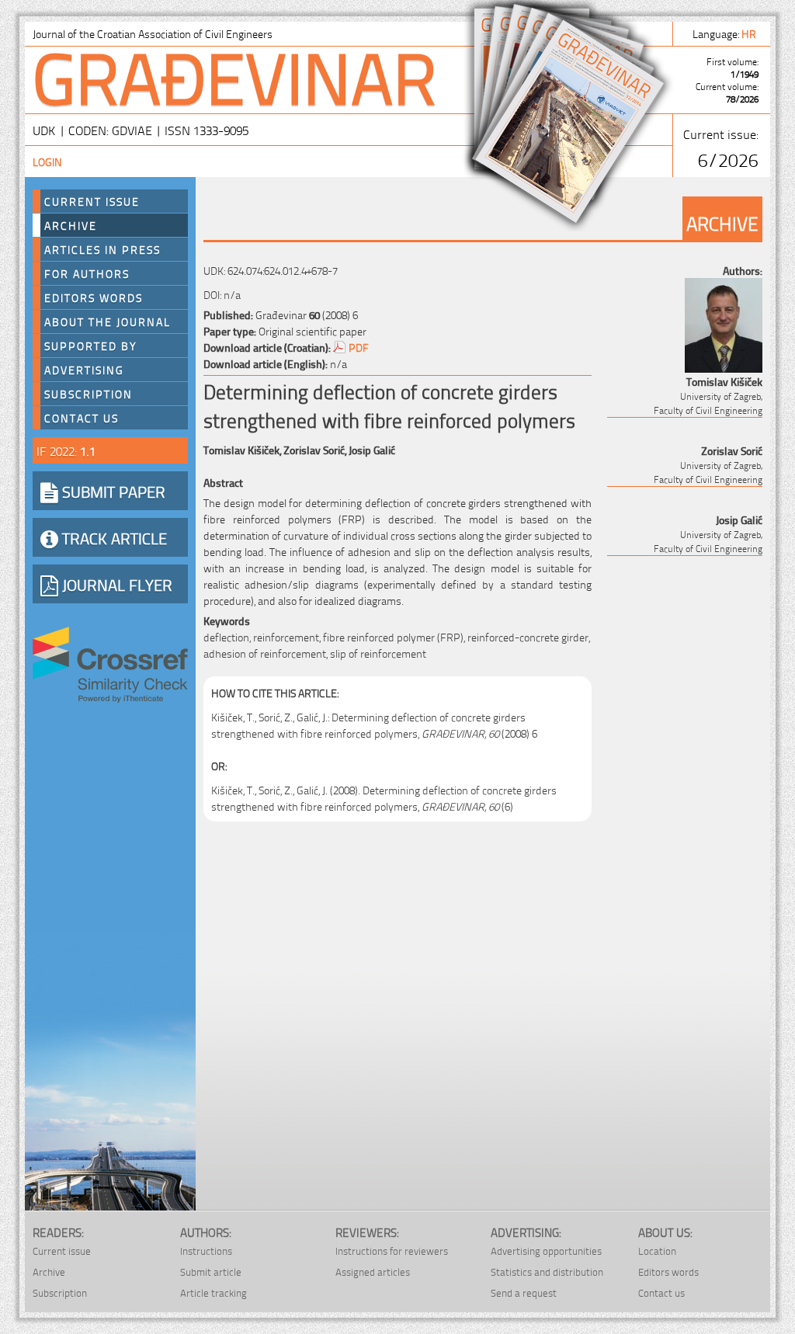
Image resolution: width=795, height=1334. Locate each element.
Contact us (81, 418)
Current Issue (92, 201)
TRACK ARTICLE (112, 537)
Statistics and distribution (547, 1271)
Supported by (90, 345)
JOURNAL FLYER (115, 584)
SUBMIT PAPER (111, 490)
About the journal (107, 321)
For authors (87, 273)
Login (47, 161)
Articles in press (102, 249)
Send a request (524, 1292)
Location (657, 1250)
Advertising (84, 369)
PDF (359, 347)
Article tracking (213, 1292)
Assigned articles (372, 1271)
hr (750, 33)
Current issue (62, 1250)
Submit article (210, 1271)
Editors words (93, 297)
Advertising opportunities (546, 1250)
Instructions (206, 1250)
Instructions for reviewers (391, 1250)
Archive (70, 225)
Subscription (88, 393)
